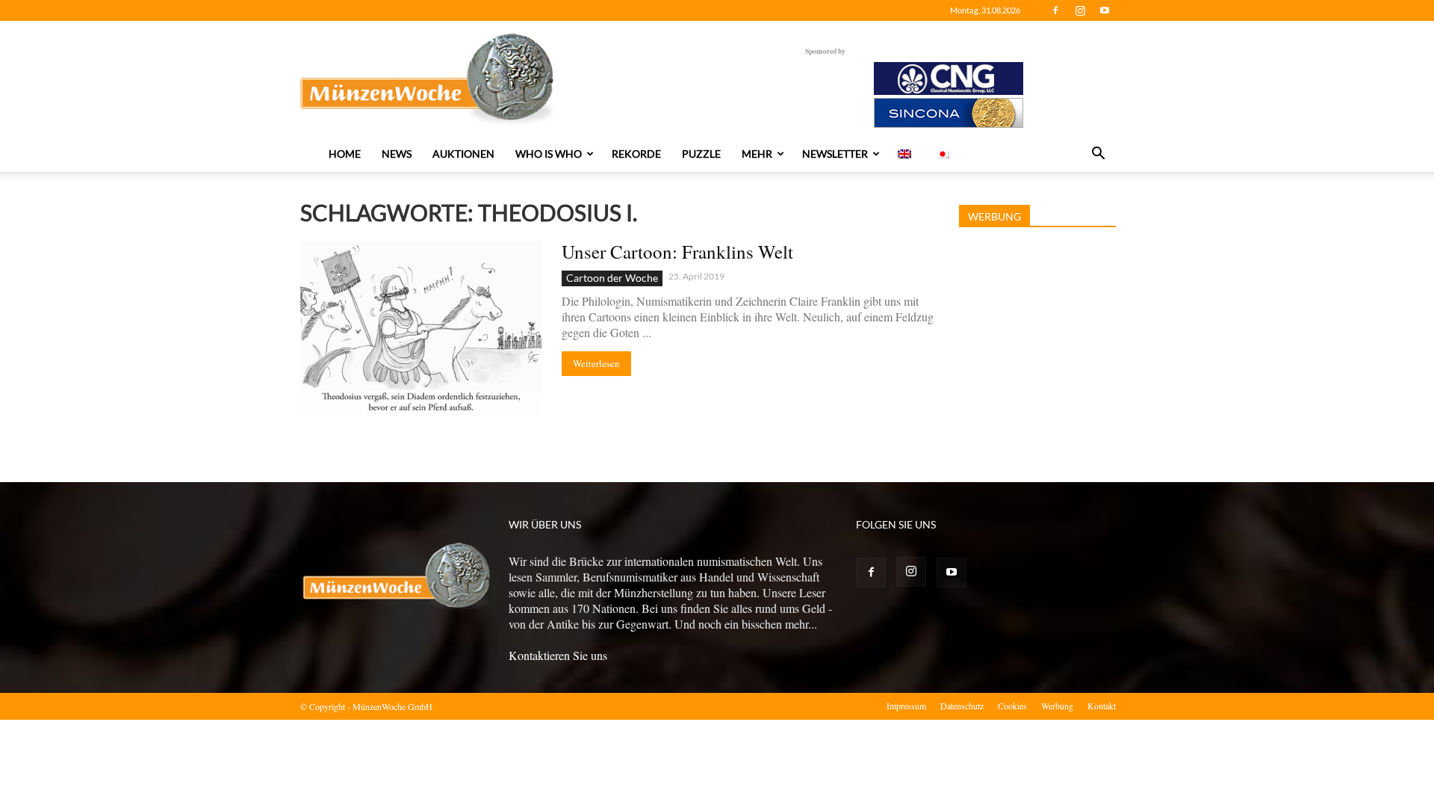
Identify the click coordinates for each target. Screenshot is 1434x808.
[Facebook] (1055, 10)
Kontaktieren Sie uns (558, 655)
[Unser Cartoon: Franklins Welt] (421, 328)
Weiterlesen (596, 363)
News (397, 153)
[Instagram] (1080, 10)
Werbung (1057, 706)
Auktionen (463, 153)
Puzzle (701, 153)
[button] (1098, 155)
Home (345, 153)
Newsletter (835, 153)
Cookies (1012, 706)
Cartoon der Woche (612, 277)
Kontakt (1101, 706)
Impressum (906, 706)
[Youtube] (1104, 10)
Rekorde (636, 153)
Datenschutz (962, 706)
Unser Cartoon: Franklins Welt (677, 251)
